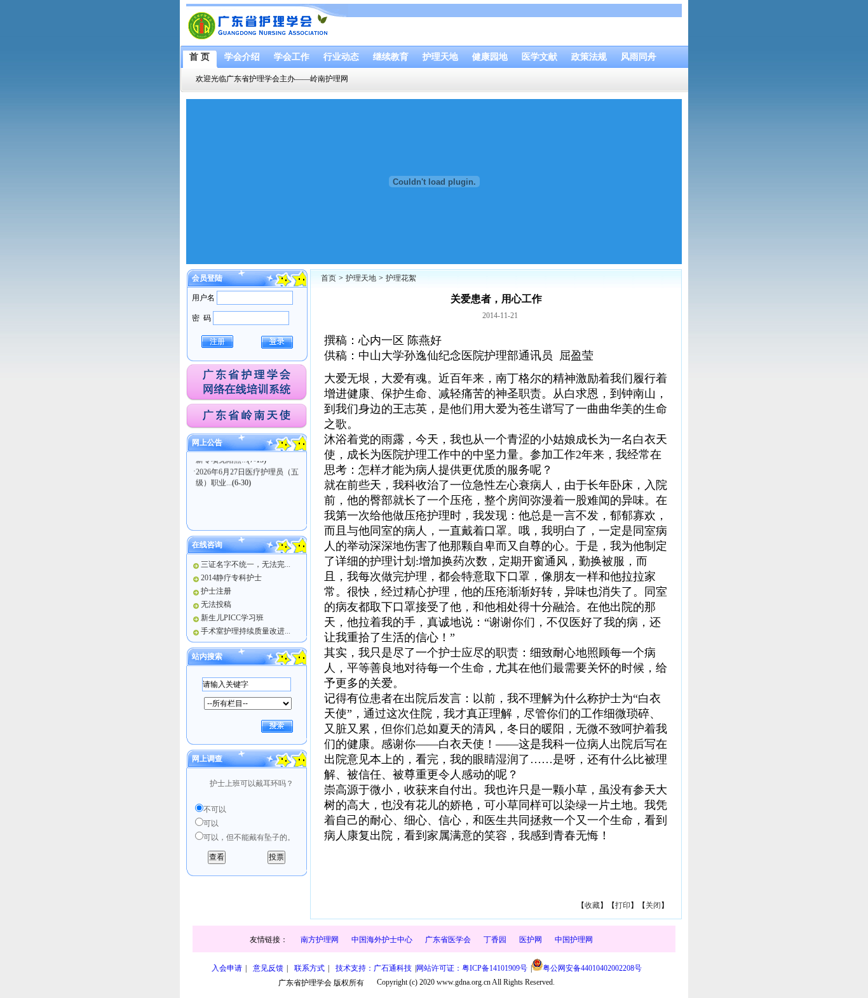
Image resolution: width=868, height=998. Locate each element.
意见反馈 (268, 968)
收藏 (592, 905)
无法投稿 (216, 604)
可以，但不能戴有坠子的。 (249, 837)
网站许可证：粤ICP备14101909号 (471, 968)
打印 (622, 905)
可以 (211, 823)
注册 (217, 341)
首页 (328, 278)
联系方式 (309, 968)
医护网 (530, 939)
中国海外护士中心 (381, 939)
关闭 (653, 905)
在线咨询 (207, 544)
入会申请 (227, 968)
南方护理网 (320, 939)
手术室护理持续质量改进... (245, 631)
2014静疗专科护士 (231, 577)
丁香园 (495, 939)
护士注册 (216, 591)
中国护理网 (574, 939)
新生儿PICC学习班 (232, 617)
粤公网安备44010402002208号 (592, 968)
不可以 (214, 809)
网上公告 (207, 442)
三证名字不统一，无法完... (245, 564)
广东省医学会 (448, 939)
